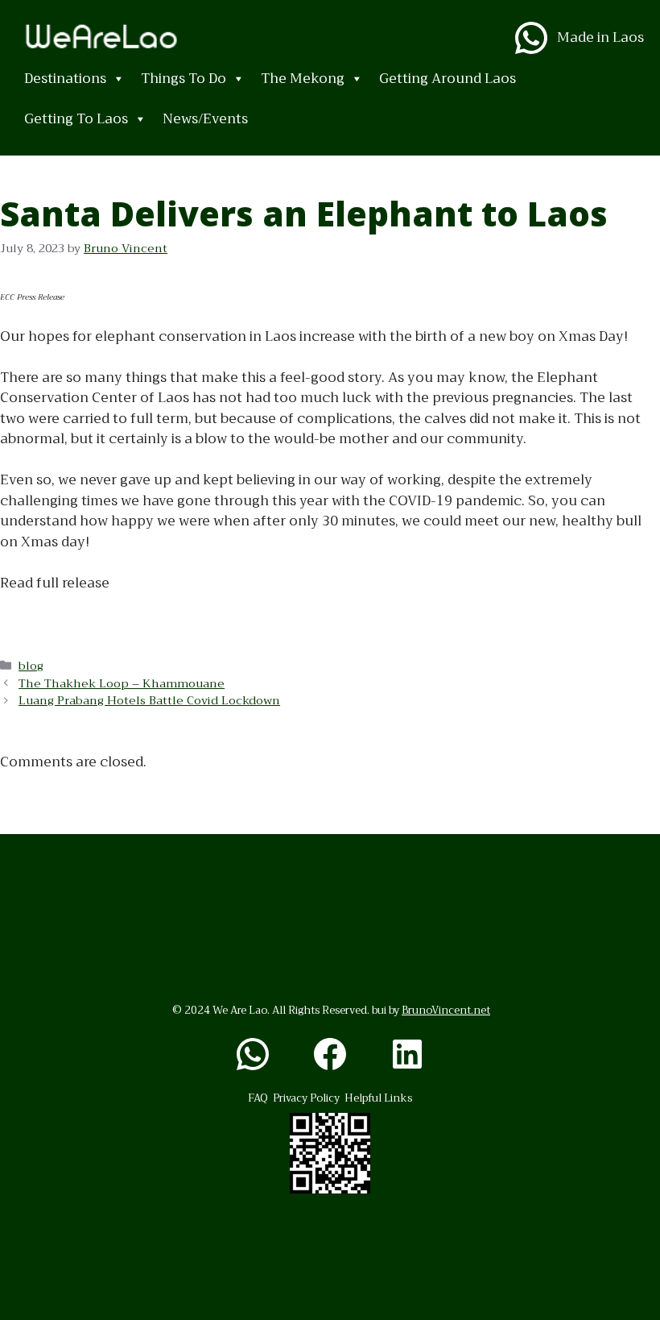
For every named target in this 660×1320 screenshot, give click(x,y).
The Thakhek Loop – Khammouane (122, 684)
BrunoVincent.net (446, 1010)
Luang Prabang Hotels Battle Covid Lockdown (149, 701)
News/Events (205, 119)
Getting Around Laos (447, 78)
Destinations (65, 78)
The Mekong (302, 78)
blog (31, 666)
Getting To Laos (76, 119)
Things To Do (183, 78)
